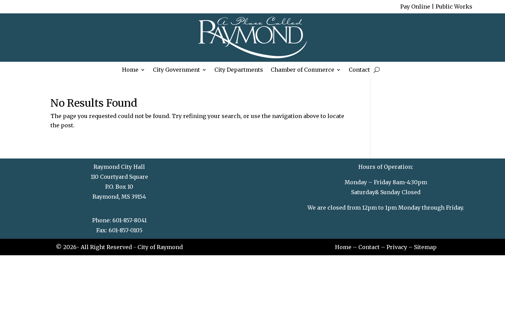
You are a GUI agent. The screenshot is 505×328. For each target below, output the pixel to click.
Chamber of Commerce (302, 70)
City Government (176, 70)
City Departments (238, 70)
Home (130, 70)
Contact (359, 70)
